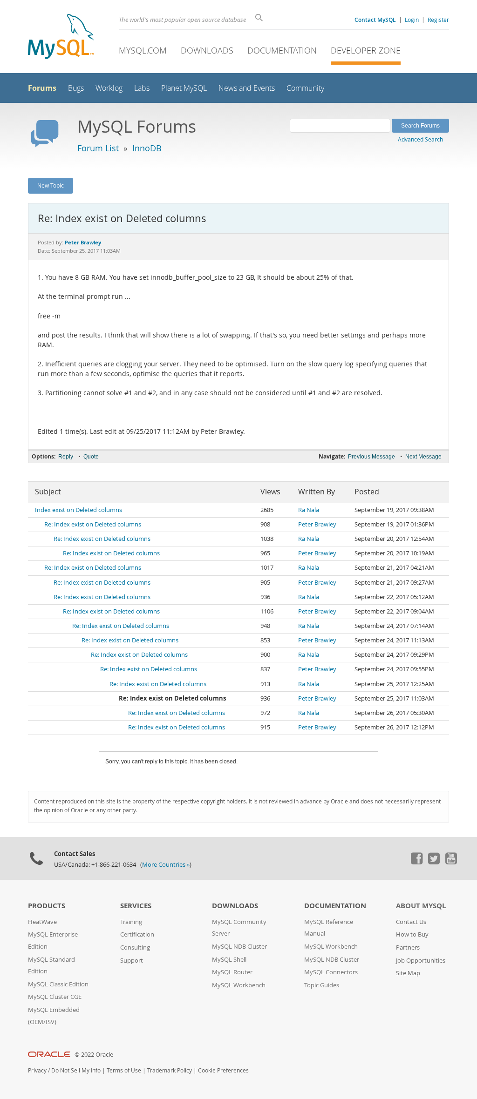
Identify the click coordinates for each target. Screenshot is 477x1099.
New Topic (50, 185)
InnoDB (147, 148)
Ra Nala (308, 510)
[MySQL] (61, 37)
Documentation (282, 50)
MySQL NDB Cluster (239, 947)
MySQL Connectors (331, 972)
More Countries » (166, 865)
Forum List (98, 148)
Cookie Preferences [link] (223, 1070)
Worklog (109, 88)
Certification (137, 934)
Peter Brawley (317, 524)
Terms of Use (124, 1070)
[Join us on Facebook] (416, 862)
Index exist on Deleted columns (78, 510)
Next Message (423, 456)
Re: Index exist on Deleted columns (92, 524)
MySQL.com (143, 50)
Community (305, 88)
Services (135, 905)
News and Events (246, 88)
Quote (91, 456)
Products (46, 905)
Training (131, 922)
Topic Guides (321, 985)
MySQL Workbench (239, 985)
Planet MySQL (184, 88)
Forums (42, 88)
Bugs (76, 88)
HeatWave (42, 922)
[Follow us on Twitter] (433, 862)
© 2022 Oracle (94, 1055)
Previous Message (371, 456)
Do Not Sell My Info (76, 1070)
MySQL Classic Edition (58, 984)
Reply (65, 456)
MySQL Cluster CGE (55, 997)
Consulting (135, 947)
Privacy (37, 1070)
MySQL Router (232, 972)
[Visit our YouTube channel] (450, 862)
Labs (142, 88)
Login (412, 19)
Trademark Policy (169, 1070)
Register (438, 19)
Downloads (207, 50)
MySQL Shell (229, 960)
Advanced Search (420, 139)
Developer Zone (366, 50)
